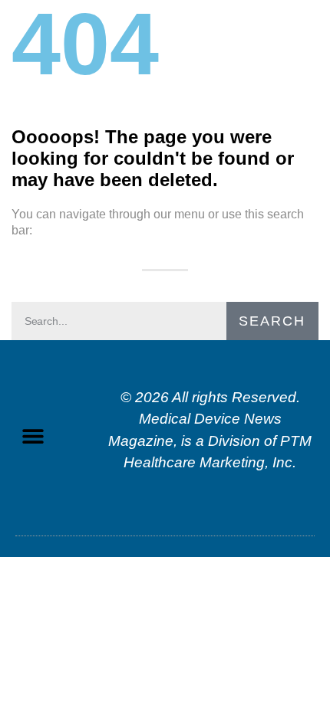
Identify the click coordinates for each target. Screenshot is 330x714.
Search (272, 321)
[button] (32, 436)
